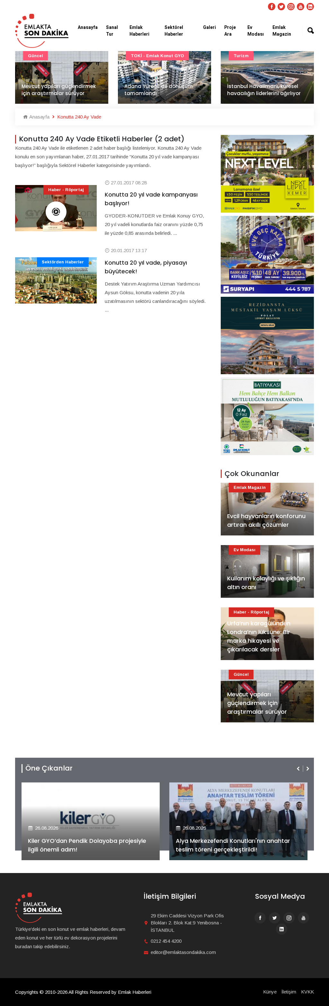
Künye (270, 991)
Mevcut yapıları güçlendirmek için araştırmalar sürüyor (59, 90)
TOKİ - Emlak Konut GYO (157, 55)
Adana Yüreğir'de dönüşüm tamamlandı (158, 90)
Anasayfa (88, 27)
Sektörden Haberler (63, 262)
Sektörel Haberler (173, 31)
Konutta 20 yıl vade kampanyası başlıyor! (151, 198)
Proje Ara (230, 31)
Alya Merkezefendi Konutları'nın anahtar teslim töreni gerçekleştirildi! (233, 845)
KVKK (307, 991)
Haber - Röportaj (66, 189)
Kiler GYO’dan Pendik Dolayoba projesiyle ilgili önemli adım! (87, 845)
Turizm (241, 55)
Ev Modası (255, 31)
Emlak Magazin (281, 31)
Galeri (209, 27)
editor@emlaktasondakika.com (183, 952)
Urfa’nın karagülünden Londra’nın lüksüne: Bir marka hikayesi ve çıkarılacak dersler (258, 636)
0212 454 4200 (166, 941)
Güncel (35, 55)
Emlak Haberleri (139, 31)
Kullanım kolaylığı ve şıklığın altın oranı (266, 582)
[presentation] (299, 768)
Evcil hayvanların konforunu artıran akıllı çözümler (266, 520)
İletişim (288, 991)
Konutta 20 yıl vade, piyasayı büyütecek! (146, 267)
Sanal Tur (112, 31)
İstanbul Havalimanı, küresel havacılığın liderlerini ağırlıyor (264, 90)
